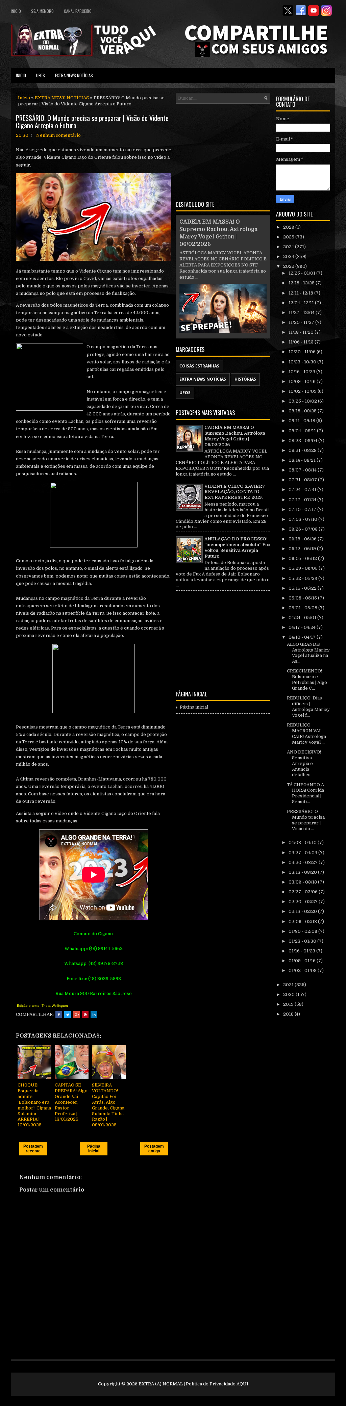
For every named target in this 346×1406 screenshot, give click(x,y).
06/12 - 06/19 (303, 548)
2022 (289, 266)
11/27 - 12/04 (302, 312)
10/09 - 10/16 (303, 381)
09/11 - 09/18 (302, 420)
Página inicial (93, 1148)
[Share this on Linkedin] (94, 1014)
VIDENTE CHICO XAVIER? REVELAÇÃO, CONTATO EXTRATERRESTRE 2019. (234, 492)
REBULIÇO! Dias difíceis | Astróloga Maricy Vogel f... (308, 706)
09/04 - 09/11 (303, 430)
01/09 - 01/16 (303, 960)
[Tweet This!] (67, 1014)
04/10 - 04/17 (303, 637)
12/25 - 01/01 (302, 273)
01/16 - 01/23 (302, 950)
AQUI (242, 1383)
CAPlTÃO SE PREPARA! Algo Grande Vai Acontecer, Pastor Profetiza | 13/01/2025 (71, 1102)
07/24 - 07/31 (303, 489)
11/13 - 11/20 (302, 332)
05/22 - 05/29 (303, 578)
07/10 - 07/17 (303, 509)
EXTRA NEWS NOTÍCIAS (74, 75)
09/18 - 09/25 (303, 410)
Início (24, 97)
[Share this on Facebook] (58, 1014)
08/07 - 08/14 (303, 469)
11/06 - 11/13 (302, 341)
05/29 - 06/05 (304, 568)
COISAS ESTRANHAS (199, 366)
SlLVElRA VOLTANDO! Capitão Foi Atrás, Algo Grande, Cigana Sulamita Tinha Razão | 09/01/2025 (108, 1104)
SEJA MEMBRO (42, 11)
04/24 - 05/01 (303, 617)
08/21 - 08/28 (303, 450)
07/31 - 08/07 (303, 479)
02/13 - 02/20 (303, 911)
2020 (289, 994)
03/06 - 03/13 (303, 882)
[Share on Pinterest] (85, 1014)
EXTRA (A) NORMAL (161, 1383)
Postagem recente (33, 1148)
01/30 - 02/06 (303, 931)
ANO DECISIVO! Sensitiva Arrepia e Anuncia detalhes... (304, 763)
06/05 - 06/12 (303, 558)
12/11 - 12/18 (301, 293)
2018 (289, 1014)
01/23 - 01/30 (303, 941)
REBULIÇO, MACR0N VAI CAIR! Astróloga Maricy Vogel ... (306, 733)
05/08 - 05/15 (303, 597)
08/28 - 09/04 (303, 440)
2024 (289, 246)
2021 (289, 984)
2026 (289, 227)
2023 (289, 256)
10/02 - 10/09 (303, 391)
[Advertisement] (223, 151)
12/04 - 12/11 (302, 302)
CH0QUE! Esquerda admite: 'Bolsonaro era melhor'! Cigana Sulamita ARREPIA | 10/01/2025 (34, 1104)
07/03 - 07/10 (303, 519)
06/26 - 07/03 (304, 529)
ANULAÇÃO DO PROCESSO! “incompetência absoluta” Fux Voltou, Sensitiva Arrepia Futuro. (237, 547)
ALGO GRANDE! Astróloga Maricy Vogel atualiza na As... (308, 653)
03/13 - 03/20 (303, 872)
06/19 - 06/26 (303, 538)
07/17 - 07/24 (303, 499)
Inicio (16, 11)
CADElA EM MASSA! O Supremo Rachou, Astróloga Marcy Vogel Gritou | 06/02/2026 (234, 436)
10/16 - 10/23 (302, 371)
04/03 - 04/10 (303, 842)
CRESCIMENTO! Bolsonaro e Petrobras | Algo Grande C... (307, 679)
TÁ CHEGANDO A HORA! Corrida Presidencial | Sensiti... (305, 793)
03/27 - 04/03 (303, 852)
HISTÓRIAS (245, 379)
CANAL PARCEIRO (78, 11)
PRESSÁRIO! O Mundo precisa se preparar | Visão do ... (306, 820)
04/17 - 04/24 (303, 627)
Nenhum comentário (58, 135)
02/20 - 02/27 (304, 901)
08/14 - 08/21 (303, 460)
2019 (289, 1004)
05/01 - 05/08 (303, 607)
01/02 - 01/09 (303, 970)
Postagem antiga (154, 1148)
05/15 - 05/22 (303, 588)
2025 (289, 236)
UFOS (40, 75)
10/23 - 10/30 (303, 361)
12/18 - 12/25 (302, 282)
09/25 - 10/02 (303, 401)
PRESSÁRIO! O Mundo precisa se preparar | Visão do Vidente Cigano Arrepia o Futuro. (92, 121)
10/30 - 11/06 (303, 351)
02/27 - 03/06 (304, 891)
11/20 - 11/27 (302, 322)
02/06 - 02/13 (303, 921)
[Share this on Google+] (76, 1014)
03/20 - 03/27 (304, 862)
